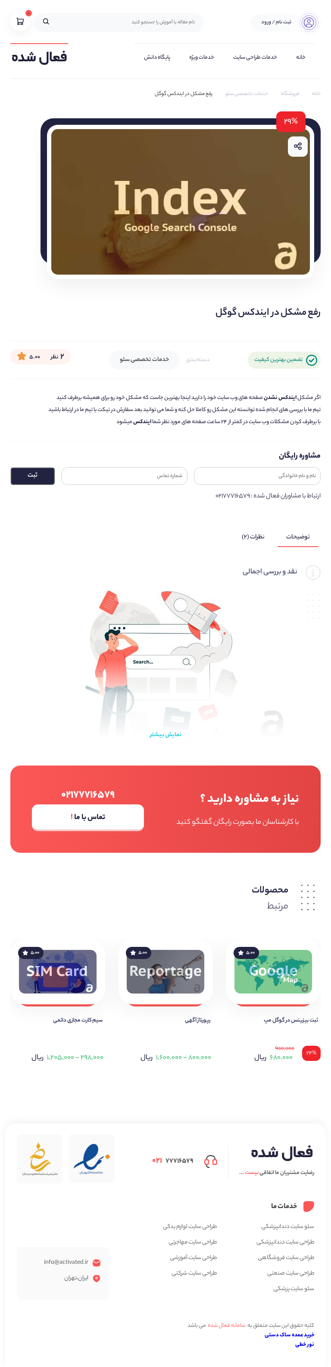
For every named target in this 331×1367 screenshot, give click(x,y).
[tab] (298, 537)
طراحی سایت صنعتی (290, 1273)
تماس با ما (88, 818)
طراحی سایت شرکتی (194, 1273)
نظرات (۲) (253, 537)
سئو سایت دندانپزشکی (287, 1227)
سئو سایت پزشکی (293, 1289)
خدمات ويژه (201, 57)
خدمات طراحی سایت (255, 57)
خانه (301, 57)
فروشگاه (290, 94)
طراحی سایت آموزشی (193, 1258)
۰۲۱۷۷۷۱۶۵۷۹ (88, 795)
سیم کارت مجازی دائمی (78, 1020)
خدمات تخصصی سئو (246, 94)
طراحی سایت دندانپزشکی (285, 1242)
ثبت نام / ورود (276, 22)
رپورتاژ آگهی (197, 1020)
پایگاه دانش (157, 57)
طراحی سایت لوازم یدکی (190, 1227)
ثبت (32, 476)
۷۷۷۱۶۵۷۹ (172, 1161)
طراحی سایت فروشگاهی (286, 1258)
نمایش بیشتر (165, 735)
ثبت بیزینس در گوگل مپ (291, 1020)
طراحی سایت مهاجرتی (193, 1242)
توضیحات (298, 537)
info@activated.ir (66, 1263)
